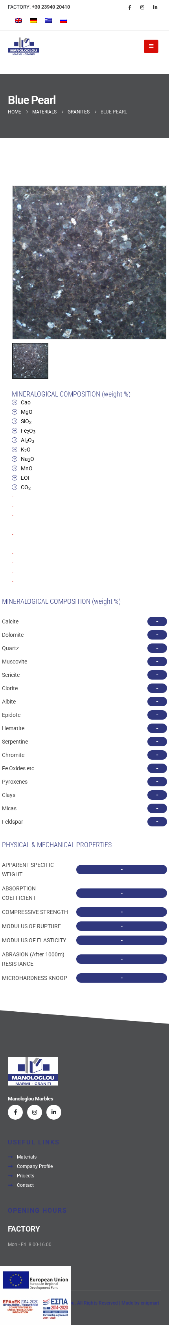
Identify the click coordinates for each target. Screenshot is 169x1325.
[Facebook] (129, 7)
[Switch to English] (18, 21)
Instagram (34, 1112)
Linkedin (53, 1112)
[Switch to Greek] (48, 21)
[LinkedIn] (155, 7)
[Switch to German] (33, 21)
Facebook (15, 1112)
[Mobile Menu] (151, 46)
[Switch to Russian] (63, 21)
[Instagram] (142, 7)
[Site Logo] (23, 46)
